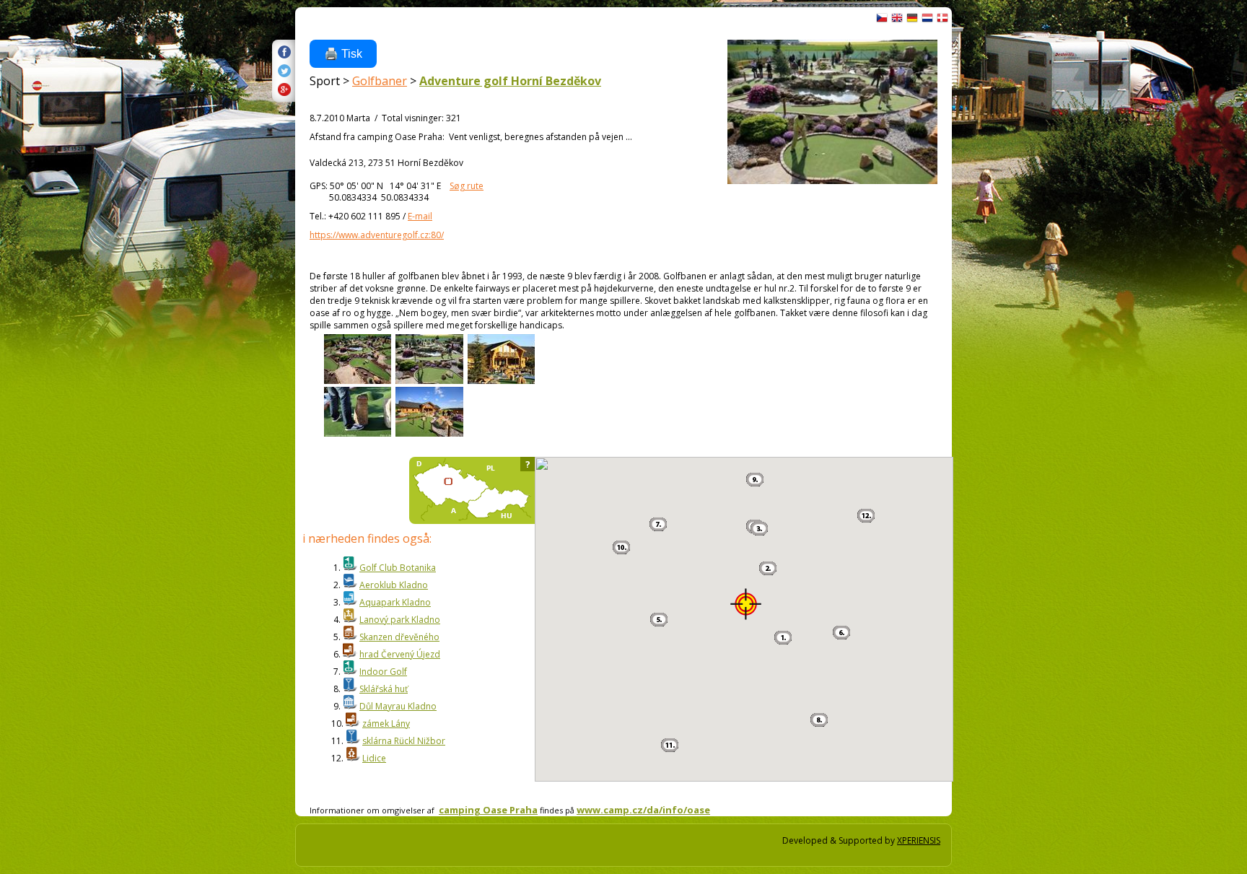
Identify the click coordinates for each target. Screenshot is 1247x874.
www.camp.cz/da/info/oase (643, 809)
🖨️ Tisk (343, 54)
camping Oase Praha (488, 809)
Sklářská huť (383, 689)
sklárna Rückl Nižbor (403, 741)
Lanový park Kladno (399, 619)
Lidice (374, 758)
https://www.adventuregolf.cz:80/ (377, 235)
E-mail (420, 216)
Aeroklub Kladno (393, 585)
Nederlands (927, 18)
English (897, 18)
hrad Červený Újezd (399, 654)
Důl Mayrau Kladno (398, 706)
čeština (882, 18)
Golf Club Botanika (397, 567)
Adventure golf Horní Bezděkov (510, 81)
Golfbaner (379, 81)
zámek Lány (386, 723)
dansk (942, 18)
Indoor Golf (383, 671)
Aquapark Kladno (395, 602)
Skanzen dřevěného (399, 637)
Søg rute (467, 186)
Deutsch (912, 18)
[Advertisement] (1002, 252)
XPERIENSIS (918, 840)
